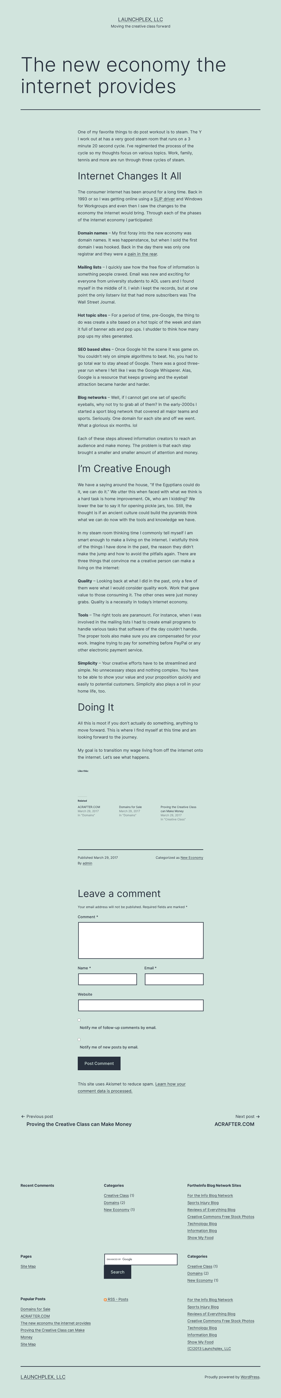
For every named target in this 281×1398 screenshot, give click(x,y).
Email (150, 968)
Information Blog (202, 1230)
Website (85, 994)
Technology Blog (202, 1223)
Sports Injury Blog (203, 1203)
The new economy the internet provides (56, 1323)
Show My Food (200, 1237)
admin (87, 863)
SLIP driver (164, 198)
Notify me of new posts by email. (109, 1047)
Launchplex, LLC (140, 19)
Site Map (28, 1266)
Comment (88, 917)
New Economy (192, 857)
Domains (111, 1203)
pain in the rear (142, 254)
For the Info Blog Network (210, 1195)
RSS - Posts (117, 1299)
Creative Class (116, 1195)
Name (84, 968)
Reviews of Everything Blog (211, 1210)
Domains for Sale (130, 807)
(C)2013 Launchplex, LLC (209, 1348)
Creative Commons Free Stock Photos (220, 1216)
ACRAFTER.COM (89, 807)
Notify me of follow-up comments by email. (118, 1027)
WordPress (250, 1377)
